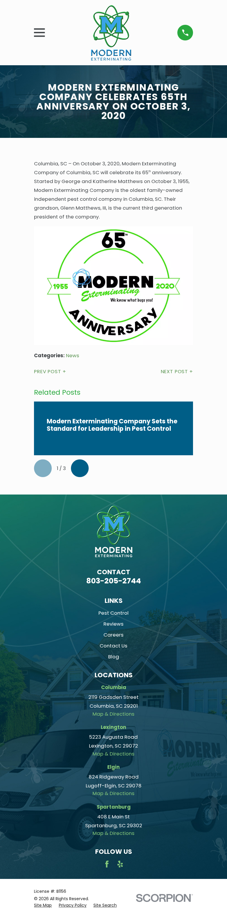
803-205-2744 (113, 581)
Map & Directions (113, 713)
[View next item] (80, 468)
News (72, 355)
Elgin (113, 767)
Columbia (113, 687)
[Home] (111, 33)
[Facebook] (106, 864)
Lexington (113, 727)
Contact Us (113, 645)
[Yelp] (120, 864)
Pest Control (113, 612)
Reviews (113, 623)
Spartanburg (114, 806)
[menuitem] (43, 905)
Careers (113, 634)
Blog (113, 656)
